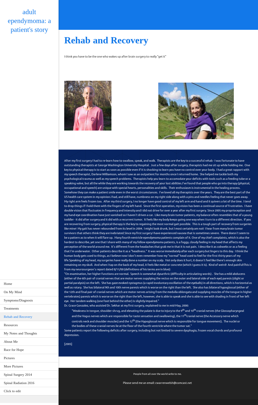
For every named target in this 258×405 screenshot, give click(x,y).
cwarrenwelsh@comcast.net (173, 382)
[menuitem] (29, 284)
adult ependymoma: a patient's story (29, 20)
